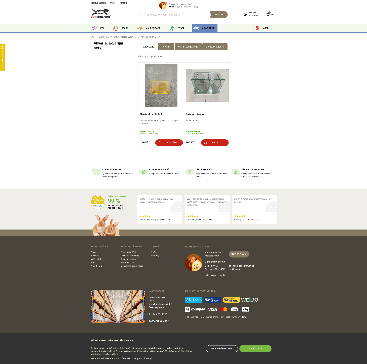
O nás (112, 3)
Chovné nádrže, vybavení (125, 37)
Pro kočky (95, 255)
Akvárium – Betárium (195, 114)
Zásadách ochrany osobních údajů (136, 358)
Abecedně (148, 47)
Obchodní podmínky (130, 255)
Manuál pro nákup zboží (132, 266)
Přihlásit (253, 12)
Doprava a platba (98, 3)
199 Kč (144, 142)
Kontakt (123, 3)
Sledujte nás (218, 275)
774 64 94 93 (174, 7)
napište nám (239, 254)
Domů (93, 37)
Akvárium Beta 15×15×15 (151, 114)
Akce (265, 28)
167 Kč (190, 142)
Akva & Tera (208, 28)
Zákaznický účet (128, 252)
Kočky (124, 28)
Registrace (253, 15)
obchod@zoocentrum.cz (241, 266)
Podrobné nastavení (222, 348)
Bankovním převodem (236, 317)
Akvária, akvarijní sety (150, 37)
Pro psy (94, 252)
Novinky (166, 47)
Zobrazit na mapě (159, 321)
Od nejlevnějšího (188, 47)
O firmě (155, 247)
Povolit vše (255, 348)
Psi (102, 28)
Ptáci (181, 28)
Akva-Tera (104, 37)
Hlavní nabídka (99, 247)
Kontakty (155, 255)
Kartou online (212, 317)
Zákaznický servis (131, 247)
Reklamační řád (128, 262)
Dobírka (194, 317)
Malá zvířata (153, 28)
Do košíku (171, 143)
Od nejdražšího (215, 47)
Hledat (219, 14)
